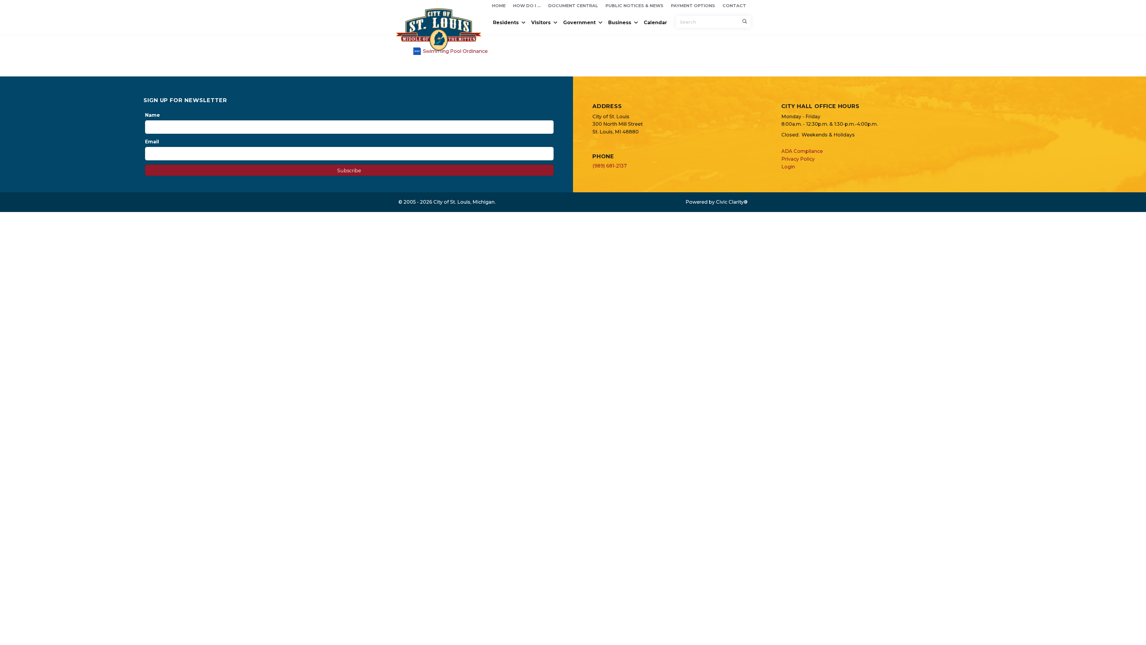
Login (788, 167)
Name (152, 115)
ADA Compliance (802, 151)
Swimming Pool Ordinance (455, 51)
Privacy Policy (798, 159)
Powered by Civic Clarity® (717, 202)
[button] (349, 170)
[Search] (745, 22)
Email (152, 142)
